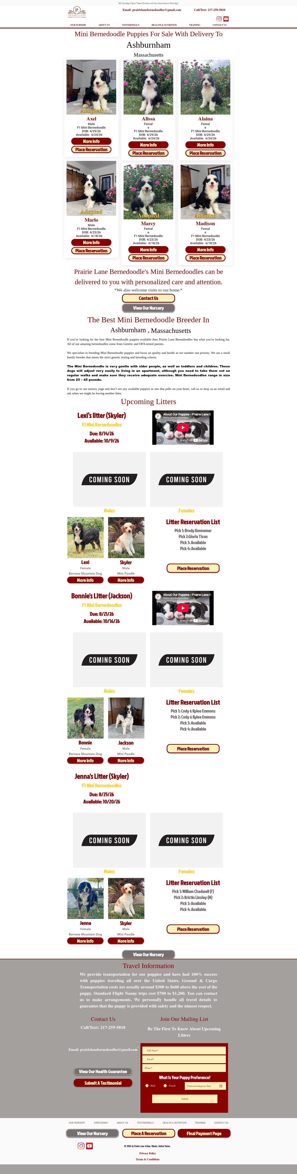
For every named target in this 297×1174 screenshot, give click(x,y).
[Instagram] (219, 18)
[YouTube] (226, 18)
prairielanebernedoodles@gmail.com (109, 1049)
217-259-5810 (216, 10)
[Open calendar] (220, 1086)
